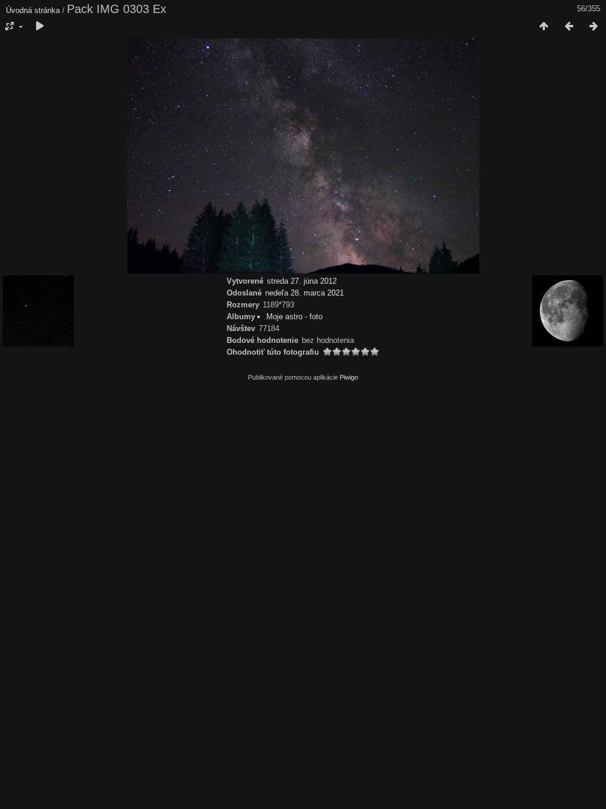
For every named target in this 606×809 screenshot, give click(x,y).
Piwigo (349, 377)
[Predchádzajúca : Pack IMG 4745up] (568, 27)
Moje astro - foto (294, 316)
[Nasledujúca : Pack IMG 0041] (593, 27)
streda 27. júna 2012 (302, 281)
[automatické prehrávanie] (39, 27)
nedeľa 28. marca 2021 (304, 292)
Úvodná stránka (33, 10)
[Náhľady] (543, 27)
